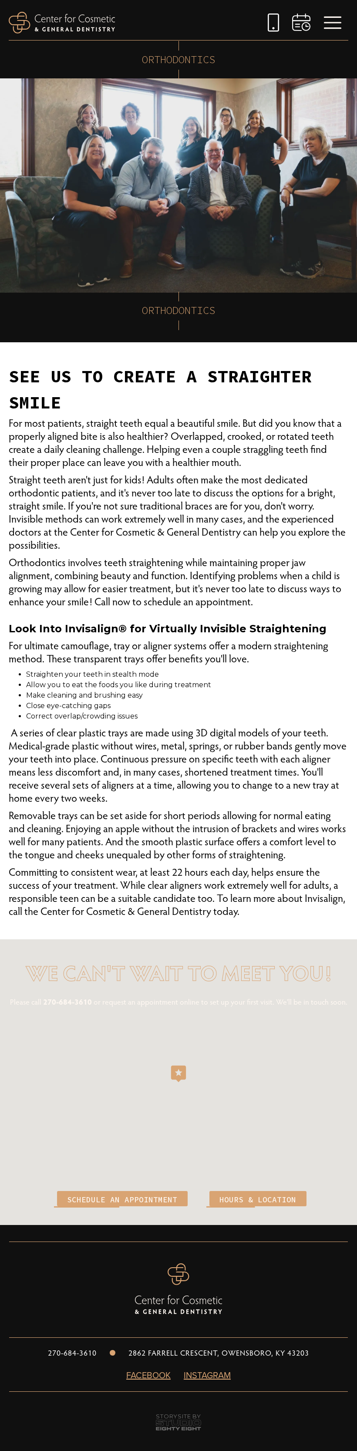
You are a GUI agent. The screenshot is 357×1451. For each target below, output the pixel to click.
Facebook (148, 1375)
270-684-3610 (68, 1001)
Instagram (207, 1375)
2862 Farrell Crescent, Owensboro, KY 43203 (218, 1352)
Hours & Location (257, 1200)
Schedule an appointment (122, 1200)
